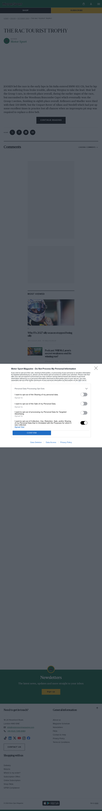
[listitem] (51, 388)
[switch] (83, 394)
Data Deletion (36, 442)
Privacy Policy (66, 442)
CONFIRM (32, 433)
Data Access (51, 442)
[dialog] (51, 405)
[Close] (96, 368)
